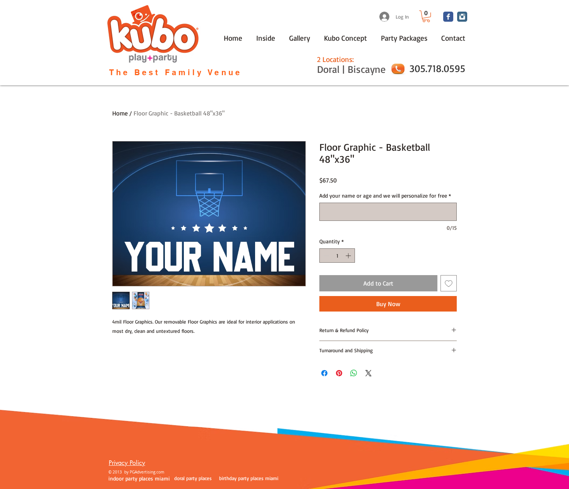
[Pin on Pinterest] (339, 373)
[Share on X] (368, 373)
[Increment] (349, 255)
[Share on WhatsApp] (353, 373)
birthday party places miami (248, 478)
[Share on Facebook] (324, 373)
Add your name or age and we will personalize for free (385, 195)
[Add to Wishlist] (448, 283)
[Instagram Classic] (462, 17)
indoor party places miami (139, 478)
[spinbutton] (337, 255)
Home (120, 113)
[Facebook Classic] (448, 17)
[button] (426, 16)
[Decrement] (325, 255)
